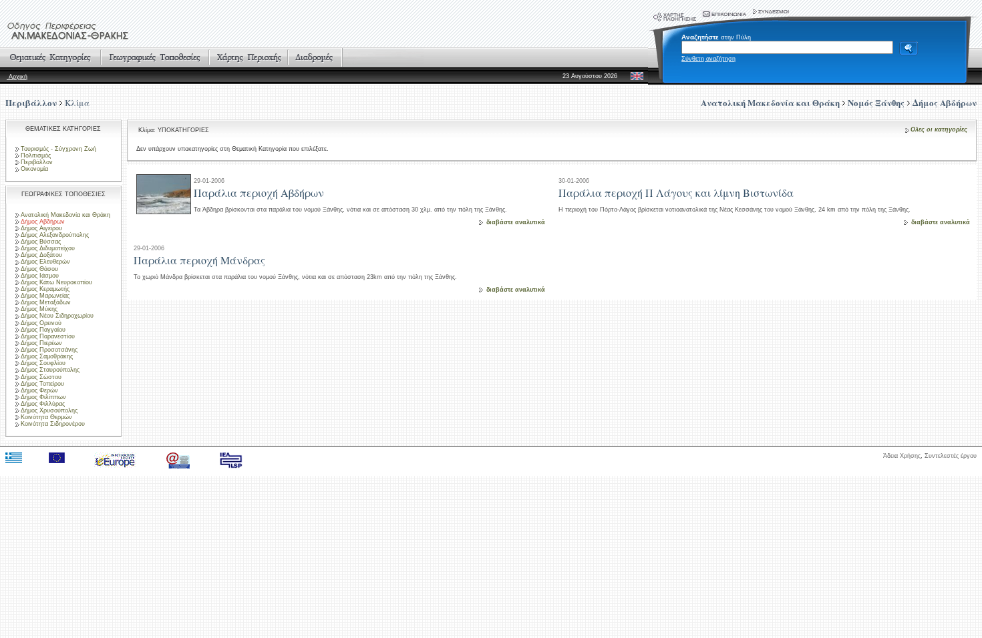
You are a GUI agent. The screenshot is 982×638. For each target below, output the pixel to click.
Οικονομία (34, 169)
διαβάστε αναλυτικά (515, 222)
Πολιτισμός (36, 155)
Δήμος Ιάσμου (40, 275)
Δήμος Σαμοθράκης (47, 356)
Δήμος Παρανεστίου (48, 336)
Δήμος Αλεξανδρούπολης (55, 235)
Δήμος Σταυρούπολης (50, 369)
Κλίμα (77, 103)
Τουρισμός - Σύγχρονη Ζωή (58, 148)
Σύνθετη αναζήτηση (708, 58)
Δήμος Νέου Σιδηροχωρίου (57, 315)
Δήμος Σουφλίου (43, 363)
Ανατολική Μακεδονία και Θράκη (65, 215)
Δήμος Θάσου (39, 269)
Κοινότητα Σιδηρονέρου (53, 423)
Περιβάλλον (31, 102)
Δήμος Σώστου (41, 377)
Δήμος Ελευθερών (45, 261)
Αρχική (17, 76)
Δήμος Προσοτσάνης (49, 349)
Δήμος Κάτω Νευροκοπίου (56, 282)
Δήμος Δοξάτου (41, 255)
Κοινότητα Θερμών (46, 417)
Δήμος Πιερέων (41, 343)
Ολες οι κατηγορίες (939, 129)
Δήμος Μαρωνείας (45, 295)
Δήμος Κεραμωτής (45, 289)
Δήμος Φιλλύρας (43, 403)
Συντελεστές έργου (951, 455)
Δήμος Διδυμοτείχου (48, 248)
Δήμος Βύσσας (41, 241)
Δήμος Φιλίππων (43, 397)
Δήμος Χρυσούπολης (49, 410)
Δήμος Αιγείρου (41, 228)
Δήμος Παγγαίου (43, 329)
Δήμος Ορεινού (41, 323)
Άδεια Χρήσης (902, 455)
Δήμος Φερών (39, 390)
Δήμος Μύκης (39, 309)
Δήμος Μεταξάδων (46, 302)
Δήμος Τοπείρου (42, 383)
